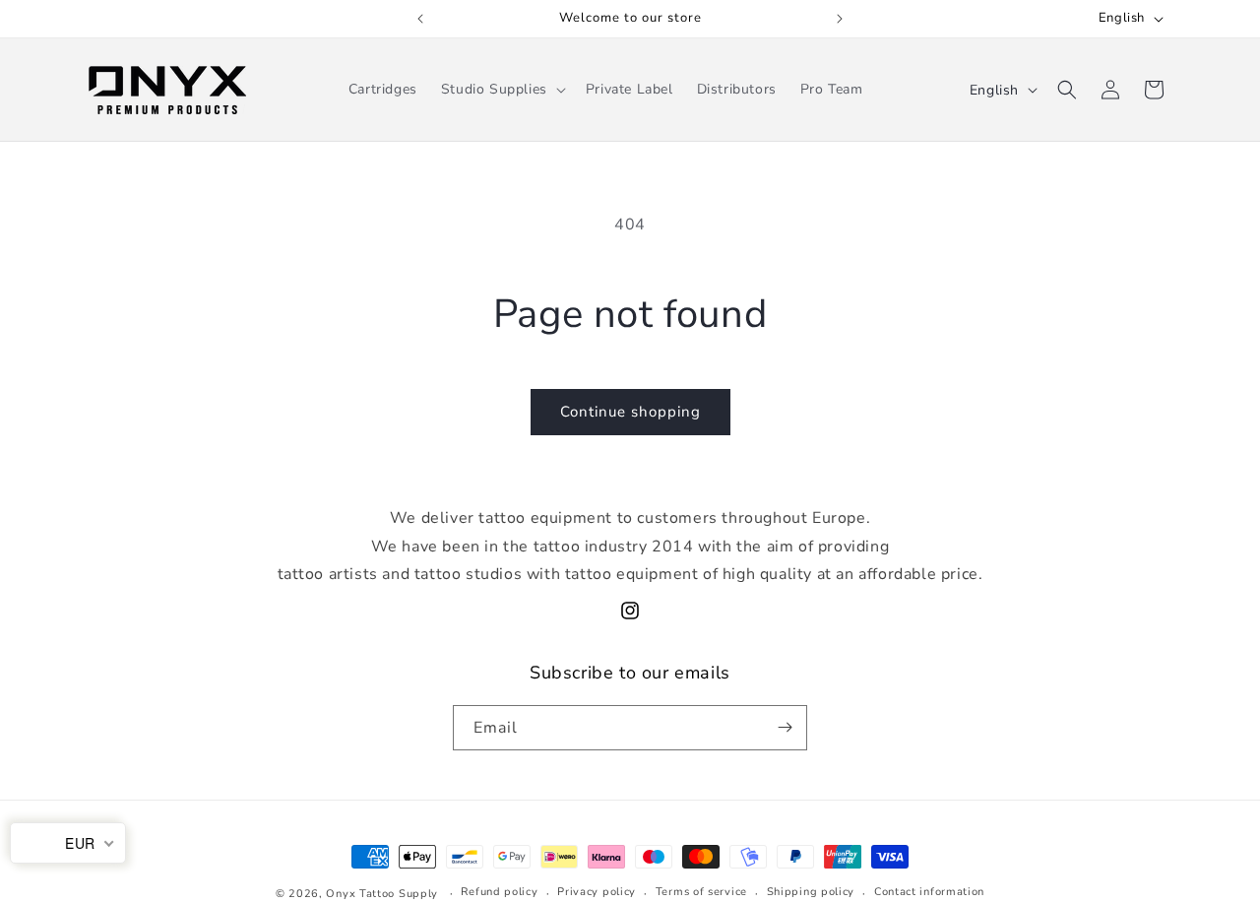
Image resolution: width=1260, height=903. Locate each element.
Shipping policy (811, 891)
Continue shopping (630, 411)
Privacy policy (596, 891)
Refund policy (499, 891)
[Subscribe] (784, 727)
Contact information (929, 891)
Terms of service (701, 891)
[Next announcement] (839, 18)
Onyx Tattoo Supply (382, 893)
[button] (501, 89)
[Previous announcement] (420, 18)
